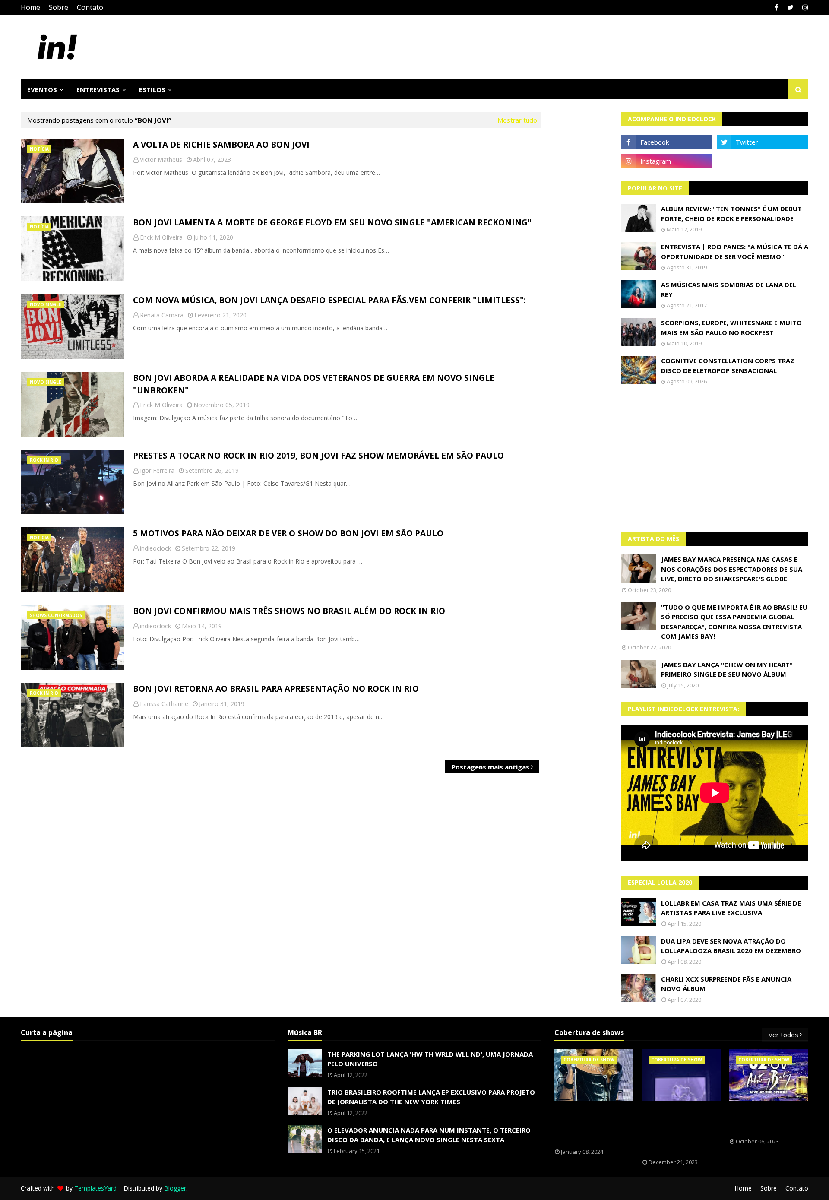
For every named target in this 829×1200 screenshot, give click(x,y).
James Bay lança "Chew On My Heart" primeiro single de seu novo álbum (727, 669)
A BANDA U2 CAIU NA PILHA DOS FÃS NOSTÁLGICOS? (765, 1120)
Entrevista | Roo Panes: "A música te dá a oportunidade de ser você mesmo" (734, 251)
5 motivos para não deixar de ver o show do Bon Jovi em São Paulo (288, 533)
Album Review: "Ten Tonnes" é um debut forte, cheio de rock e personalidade (731, 213)
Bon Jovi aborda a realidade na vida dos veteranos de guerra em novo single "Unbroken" (313, 384)
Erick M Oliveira (161, 237)
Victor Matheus (161, 159)
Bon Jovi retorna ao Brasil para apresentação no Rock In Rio (276, 688)
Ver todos (783, 1034)
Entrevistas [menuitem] (98, 89)
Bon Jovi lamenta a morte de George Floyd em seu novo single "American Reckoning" (332, 222)
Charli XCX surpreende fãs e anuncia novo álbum (726, 984)
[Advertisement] (715, 458)
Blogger (175, 1188)
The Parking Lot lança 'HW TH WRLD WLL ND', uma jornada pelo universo (430, 1059)
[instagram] (804, 7)
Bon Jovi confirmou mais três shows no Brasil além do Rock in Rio (289, 611)
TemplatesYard (95, 1188)
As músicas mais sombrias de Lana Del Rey (728, 289)
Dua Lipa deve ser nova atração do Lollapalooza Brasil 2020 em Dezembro (731, 946)
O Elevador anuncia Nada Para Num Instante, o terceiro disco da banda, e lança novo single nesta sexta (429, 1135)
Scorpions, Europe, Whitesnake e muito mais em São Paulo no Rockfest (731, 327)
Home (30, 7)
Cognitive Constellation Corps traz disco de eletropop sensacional (727, 365)
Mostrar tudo (517, 120)
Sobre (58, 7)
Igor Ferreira (157, 470)
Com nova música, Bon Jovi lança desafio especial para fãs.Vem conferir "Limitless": (329, 300)
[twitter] (790, 7)
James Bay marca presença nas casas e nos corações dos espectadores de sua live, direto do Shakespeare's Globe (731, 569)
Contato (90, 7)
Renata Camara (162, 315)
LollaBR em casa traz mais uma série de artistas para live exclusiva (731, 908)
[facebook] (776, 7)
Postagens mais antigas (490, 767)
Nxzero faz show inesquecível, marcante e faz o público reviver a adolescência (675, 1130)
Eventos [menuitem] (42, 89)
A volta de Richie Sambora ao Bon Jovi (221, 144)
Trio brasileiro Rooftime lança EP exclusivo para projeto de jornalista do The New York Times (431, 1097)
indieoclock (155, 548)
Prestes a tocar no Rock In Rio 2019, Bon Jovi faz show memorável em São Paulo (318, 455)
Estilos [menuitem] (152, 89)
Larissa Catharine (164, 704)
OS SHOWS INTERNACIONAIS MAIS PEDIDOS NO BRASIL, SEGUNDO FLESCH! (593, 1125)
